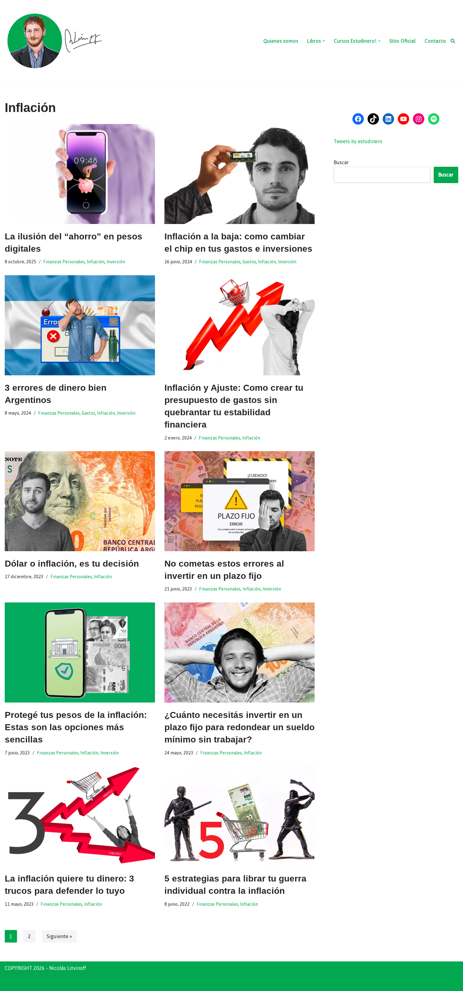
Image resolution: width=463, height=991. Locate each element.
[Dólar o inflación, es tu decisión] (80, 501)
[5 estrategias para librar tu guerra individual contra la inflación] (239, 816)
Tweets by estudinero (358, 141)
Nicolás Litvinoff (93, 983)
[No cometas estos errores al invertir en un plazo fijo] (239, 501)
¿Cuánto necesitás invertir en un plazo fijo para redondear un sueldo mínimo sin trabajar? (239, 727)
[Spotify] (433, 119)
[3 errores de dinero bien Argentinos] (80, 325)
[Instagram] (418, 119)
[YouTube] (403, 119)
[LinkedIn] (388, 119)
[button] (324, 41)
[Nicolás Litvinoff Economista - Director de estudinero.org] (54, 41)
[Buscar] (452, 40)
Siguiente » (59, 936)
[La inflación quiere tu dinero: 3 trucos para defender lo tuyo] (80, 816)
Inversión (115, 261)
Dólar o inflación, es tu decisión (72, 563)
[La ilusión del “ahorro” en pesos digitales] (80, 174)
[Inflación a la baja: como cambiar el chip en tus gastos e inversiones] (239, 174)
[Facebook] (358, 119)
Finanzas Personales (64, 261)
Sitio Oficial (402, 41)
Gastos (249, 261)
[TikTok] (373, 119)
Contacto (435, 41)
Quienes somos (280, 41)
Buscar (341, 162)
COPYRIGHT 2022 (25, 983)
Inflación (96, 261)
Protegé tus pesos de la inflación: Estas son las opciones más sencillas (76, 727)
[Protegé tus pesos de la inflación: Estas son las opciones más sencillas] (80, 652)
